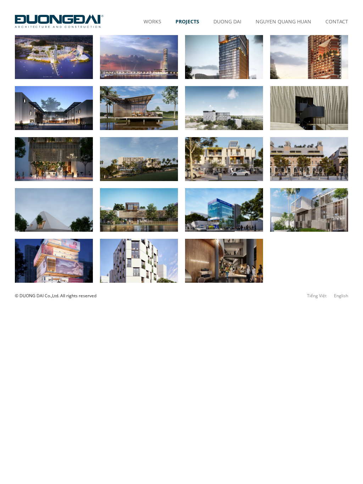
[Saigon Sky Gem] (54, 159)
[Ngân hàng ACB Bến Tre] (224, 210)
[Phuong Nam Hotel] (139, 159)
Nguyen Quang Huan (283, 21)
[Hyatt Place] (224, 57)
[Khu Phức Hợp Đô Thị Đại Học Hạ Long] (54, 57)
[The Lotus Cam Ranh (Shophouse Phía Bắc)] (309, 159)
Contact (336, 21)
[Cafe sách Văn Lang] (224, 261)
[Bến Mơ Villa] (139, 210)
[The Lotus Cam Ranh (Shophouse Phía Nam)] (224, 159)
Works (152, 21)
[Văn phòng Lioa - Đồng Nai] (54, 108)
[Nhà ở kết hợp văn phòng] (139, 261)
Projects (187, 21)
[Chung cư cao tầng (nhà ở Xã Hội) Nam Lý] (309, 57)
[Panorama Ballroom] (309, 108)
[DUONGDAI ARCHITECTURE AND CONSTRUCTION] (59, 21)
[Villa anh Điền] (54, 210)
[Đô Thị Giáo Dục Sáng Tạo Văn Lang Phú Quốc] (139, 57)
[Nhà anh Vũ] (139, 108)
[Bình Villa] (309, 210)
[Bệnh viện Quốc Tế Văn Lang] (224, 108)
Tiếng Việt (316, 296)
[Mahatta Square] (54, 261)
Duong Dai (227, 21)
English (341, 296)
